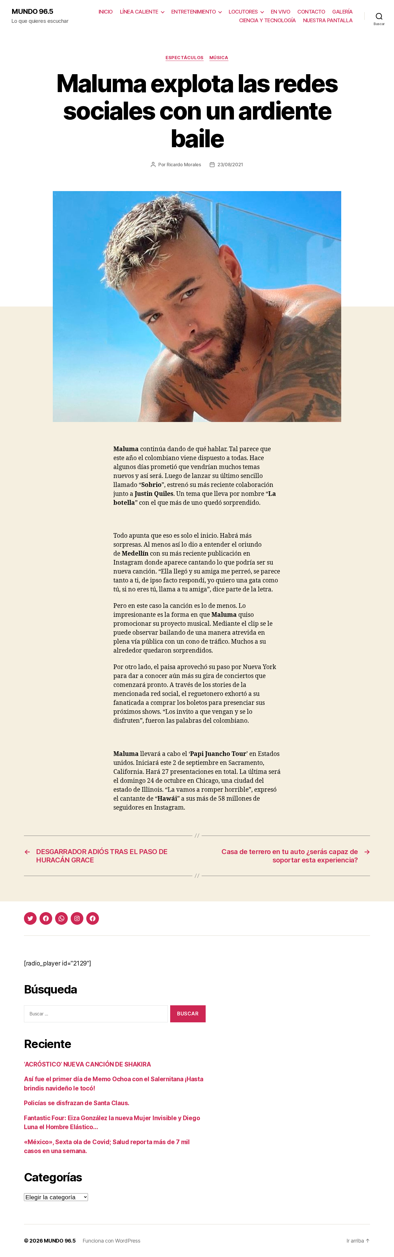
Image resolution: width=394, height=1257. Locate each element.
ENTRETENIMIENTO (193, 12)
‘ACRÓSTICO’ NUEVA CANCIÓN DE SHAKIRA (87, 1064)
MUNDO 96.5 (32, 11)
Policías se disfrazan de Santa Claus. (77, 1103)
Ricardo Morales (184, 164)
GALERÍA (342, 12)
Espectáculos (185, 57)
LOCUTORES (243, 12)
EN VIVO (280, 12)
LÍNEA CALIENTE (139, 12)
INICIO (106, 12)
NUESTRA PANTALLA (328, 20)
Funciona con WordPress (111, 1241)
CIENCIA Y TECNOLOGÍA (267, 20)
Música (218, 57)
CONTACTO (311, 12)
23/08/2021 (230, 164)
